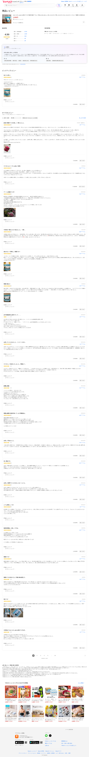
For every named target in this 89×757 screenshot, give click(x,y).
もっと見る (80, 682)
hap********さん (82, 77)
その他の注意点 (22, 64)
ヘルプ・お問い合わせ (59, 753)
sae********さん (82, 558)
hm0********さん (82, 463)
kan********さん (82, 442)
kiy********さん (82, 506)
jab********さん (82, 124)
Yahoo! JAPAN (64, 1)
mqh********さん (82, 231)
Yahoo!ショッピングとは (50, 741)
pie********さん (82, 316)
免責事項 (48, 753)
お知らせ (47, 745)
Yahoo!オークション (49, 751)
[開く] (7, 92)
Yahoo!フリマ (58, 751)
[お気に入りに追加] (83, 22)
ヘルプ (85, 1)
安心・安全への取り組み (66, 743)
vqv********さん (82, 484)
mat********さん (82, 285)
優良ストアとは (48, 743)
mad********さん (82, 366)
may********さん (82, 168)
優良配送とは (64, 741)
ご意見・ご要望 (67, 753)
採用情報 (53, 753)
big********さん (82, 601)
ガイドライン (43, 753)
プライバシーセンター (32, 753)
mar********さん (82, 387)
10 (55, 655)
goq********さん (82, 415)
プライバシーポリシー (23, 753)
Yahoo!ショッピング (32, 751)
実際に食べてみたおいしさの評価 (30, 118)
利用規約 (38, 753)
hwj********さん (82, 579)
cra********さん (82, 344)
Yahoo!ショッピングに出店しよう (76, 1)
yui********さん (82, 632)
